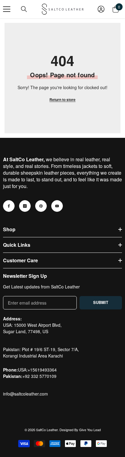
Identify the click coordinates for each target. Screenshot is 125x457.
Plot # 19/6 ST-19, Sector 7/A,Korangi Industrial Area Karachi (41, 352)
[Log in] (101, 9)
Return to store (62, 99)
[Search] (24, 9)
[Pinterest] (41, 206)
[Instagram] (25, 206)
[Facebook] (9, 206)
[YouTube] (57, 206)
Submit (100, 302)
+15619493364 (42, 370)
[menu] (6, 9)
